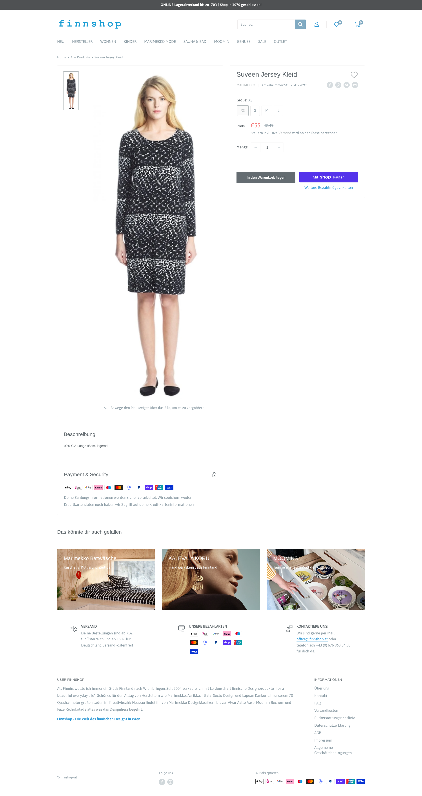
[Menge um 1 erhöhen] (279, 147)
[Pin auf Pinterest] (338, 84)
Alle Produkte (80, 57)
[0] (336, 24)
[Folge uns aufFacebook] (162, 782)
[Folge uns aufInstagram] (170, 782)
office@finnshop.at (312, 639)
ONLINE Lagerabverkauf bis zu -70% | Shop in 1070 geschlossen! (211, 5)
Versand (284, 133)
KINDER (130, 41)
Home (61, 57)
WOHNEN (108, 41)
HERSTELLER (82, 41)
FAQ (317, 703)
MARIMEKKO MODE (160, 41)
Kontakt (320, 695)
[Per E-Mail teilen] (355, 84)
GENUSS (244, 41)
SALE (262, 41)
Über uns (321, 688)
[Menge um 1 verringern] (255, 147)
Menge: (242, 147)
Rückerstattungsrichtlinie (334, 718)
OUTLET (280, 41)
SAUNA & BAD (195, 41)
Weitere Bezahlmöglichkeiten (328, 187)
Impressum (323, 740)
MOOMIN (221, 41)
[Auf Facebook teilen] (330, 84)
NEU (60, 41)
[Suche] (300, 24)
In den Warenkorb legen (266, 177)
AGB (317, 733)
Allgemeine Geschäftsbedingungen (333, 750)
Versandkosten (326, 710)
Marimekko (245, 85)
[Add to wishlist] (354, 74)
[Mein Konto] (317, 24)
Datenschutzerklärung (332, 725)
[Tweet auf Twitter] (347, 84)
